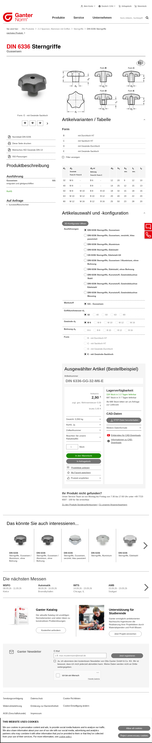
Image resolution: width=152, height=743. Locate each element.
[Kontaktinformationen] (148, 234)
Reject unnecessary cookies (134, 735)
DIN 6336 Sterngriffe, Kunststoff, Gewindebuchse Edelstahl (112, 285)
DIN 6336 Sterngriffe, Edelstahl (102, 250)
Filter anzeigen (73, 157)
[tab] (25, 123)
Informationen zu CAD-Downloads (122, 441)
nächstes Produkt (15, 33)
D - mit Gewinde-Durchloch (100, 349)
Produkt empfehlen (80, 478)
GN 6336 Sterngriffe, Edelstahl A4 (104, 255)
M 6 (89, 322)
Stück (81, 447)
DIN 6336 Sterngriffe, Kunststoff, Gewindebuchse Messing (112, 294)
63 (115, 315)
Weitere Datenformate (116, 428)
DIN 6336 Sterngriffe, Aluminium (103, 244)
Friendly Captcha (94, 679)
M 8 (99, 322)
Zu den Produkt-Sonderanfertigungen (79, 504)
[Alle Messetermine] (146, 586)
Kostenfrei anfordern (51, 630)
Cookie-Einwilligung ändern (76, 706)
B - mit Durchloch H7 (97, 338)
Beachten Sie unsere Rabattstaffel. (76, 437)
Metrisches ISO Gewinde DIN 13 (27, 150)
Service (78, 17)
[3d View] (140, 63)
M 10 (110, 322)
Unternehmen (102, 17)
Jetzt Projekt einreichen (125, 634)
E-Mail (57, 651)
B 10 (109, 330)
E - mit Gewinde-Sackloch (100, 354)
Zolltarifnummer (73, 430)
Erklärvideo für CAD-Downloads (126, 435)
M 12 (121, 322)
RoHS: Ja (70, 425)
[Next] (47, 123)
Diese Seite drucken (21, 143)
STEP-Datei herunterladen (126, 420)
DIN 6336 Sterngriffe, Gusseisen (103, 230)
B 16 (130, 330)
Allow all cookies (134, 728)
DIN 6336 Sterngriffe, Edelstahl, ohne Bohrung (110, 269)
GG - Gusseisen (95, 304)
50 (106, 315)
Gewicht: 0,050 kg (74, 419)
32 (88, 315)
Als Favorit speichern (81, 472)
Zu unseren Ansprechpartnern (113, 504)
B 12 (120, 330)
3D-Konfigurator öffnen (75, 223)
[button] (88, 6)
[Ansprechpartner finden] (148, 226)
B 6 (89, 330)
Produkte (58, 17)
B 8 (98, 330)
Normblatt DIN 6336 (21, 137)
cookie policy (65, 736)
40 (97, 315)
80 (124, 315)
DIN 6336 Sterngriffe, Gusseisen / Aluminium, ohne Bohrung (112, 262)
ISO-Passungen (19, 156)
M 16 (132, 322)
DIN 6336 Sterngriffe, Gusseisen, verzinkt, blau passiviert (110, 237)
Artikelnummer (71, 376)
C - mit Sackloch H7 (96, 343)
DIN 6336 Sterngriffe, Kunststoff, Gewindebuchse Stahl (112, 276)
